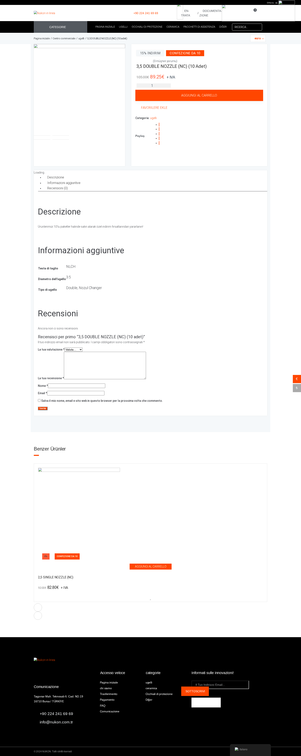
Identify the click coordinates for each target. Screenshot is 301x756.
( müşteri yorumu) (165, 61)
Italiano (243, 749)
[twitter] (216, 702)
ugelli (81, 38)
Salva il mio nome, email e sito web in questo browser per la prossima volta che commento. (102, 400)
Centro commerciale (64, 38)
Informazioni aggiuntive (63, 183)
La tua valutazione (51, 349)
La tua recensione (51, 378)
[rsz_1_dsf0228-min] (79, 89)
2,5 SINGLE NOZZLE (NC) (55, 577)
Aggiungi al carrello (199, 95)
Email (42, 393)
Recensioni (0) (57, 188)
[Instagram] (206, 702)
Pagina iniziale (42, 38)
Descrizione (55, 177)
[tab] (153, 177)
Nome (43, 385)
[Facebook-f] (196, 702)
